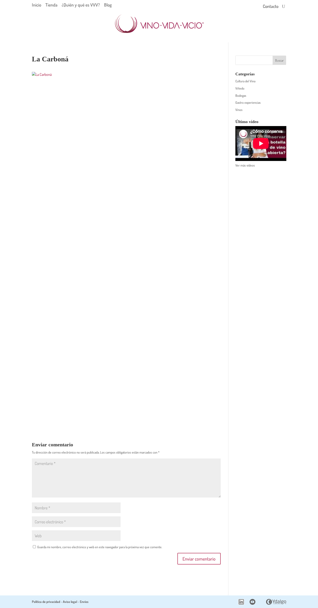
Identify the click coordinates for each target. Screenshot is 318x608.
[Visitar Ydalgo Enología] (276, 603)
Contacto (270, 7)
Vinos (239, 110)
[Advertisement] (260, 245)
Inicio (36, 5)
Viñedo (239, 88)
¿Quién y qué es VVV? (81, 5)
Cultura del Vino (245, 81)
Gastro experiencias (248, 102)
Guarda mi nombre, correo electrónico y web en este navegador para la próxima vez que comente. (99, 547)
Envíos (84, 602)
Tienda (51, 5)
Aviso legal (70, 602)
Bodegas (240, 95)
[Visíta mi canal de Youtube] (252, 603)
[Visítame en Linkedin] (241, 603)
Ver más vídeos (245, 165)
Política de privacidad (46, 602)
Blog (108, 5)
